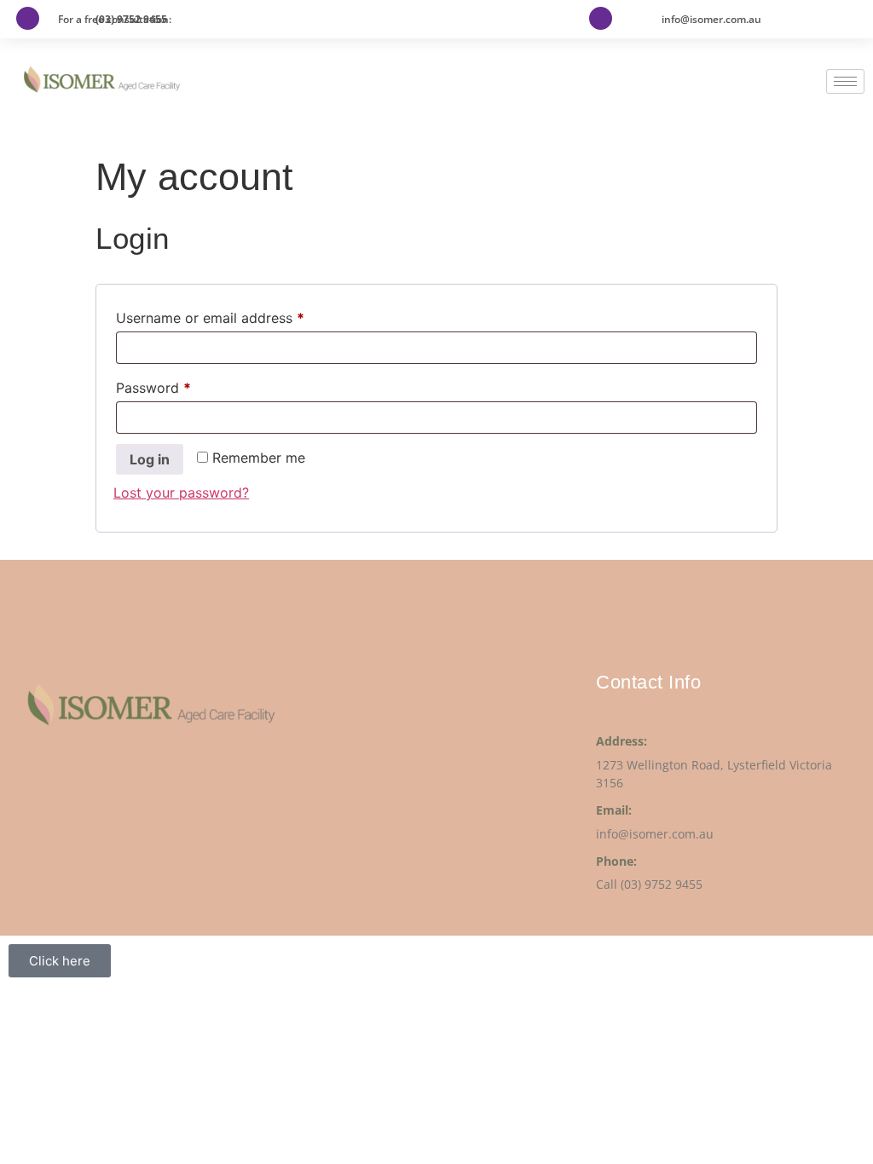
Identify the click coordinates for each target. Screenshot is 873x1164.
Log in (150, 459)
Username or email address (238, 315)
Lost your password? (181, 492)
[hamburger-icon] (845, 81)
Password (181, 385)
